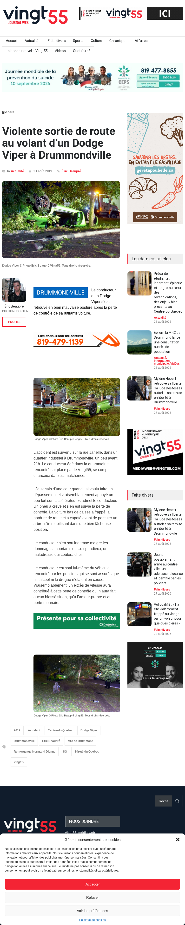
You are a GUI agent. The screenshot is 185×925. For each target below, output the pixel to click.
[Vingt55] (36, 20)
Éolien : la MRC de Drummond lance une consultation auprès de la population (167, 342)
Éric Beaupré (71, 171)
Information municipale (162, 362)
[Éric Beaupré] (14, 290)
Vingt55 (19, 762)
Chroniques (118, 41)
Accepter (93, 884)
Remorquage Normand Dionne (34, 751)
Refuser (92, 897)
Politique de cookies (92, 919)
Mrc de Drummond (80, 741)
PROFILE (14, 322)
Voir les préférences (92, 911)
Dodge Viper (88, 730)
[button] (177, 839)
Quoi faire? (81, 51)
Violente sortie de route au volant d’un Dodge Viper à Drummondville (58, 143)
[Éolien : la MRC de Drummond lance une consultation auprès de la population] (139, 342)
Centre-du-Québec (60, 730)
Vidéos (60, 51)
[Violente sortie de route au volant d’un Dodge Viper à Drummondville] (61, 219)
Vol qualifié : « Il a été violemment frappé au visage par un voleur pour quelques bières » (167, 614)
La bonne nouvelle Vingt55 (26, 51)
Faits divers (57, 41)
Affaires (141, 41)
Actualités (32, 41)
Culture (96, 41)
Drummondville (24, 741)
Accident (34, 730)
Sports (78, 41)
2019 (17, 730)
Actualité (17, 171)
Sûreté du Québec (86, 751)
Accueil (11, 41)
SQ (65, 751)
